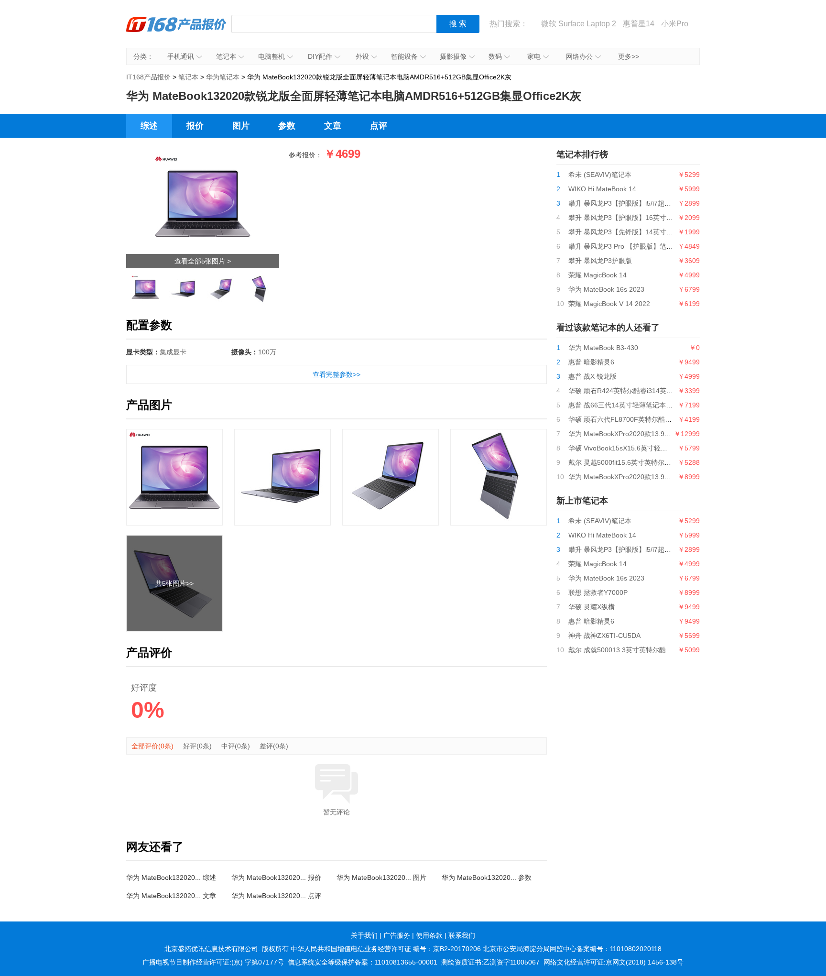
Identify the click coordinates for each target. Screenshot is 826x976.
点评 (378, 126)
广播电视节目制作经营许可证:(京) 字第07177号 (213, 962)
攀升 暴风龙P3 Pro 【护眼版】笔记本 (624, 246)
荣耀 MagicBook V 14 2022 (609, 303)
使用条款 (429, 935)
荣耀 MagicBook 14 (597, 275)
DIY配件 (320, 56)
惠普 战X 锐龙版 (592, 376)
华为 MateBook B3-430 (603, 347)
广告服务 (396, 935)
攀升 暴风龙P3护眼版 (600, 260)
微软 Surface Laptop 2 (578, 24)
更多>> (628, 56)
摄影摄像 (453, 56)
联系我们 (461, 935)
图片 (241, 126)
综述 (149, 126)
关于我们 (364, 935)
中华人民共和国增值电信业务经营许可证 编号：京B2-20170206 (386, 949)
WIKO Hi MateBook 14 (602, 189)
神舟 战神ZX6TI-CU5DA (604, 635)
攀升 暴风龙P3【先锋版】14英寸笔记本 (627, 232)
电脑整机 (271, 56)
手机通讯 (180, 56)
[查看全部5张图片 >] (202, 156)
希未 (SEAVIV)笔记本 (599, 174)
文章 (332, 126)
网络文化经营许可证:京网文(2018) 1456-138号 (613, 962)
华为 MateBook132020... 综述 (171, 877)
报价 (195, 126)
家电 (534, 56)
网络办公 (579, 56)
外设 (362, 56)
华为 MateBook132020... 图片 (381, 877)
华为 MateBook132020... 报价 (276, 877)
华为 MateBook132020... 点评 (276, 895)
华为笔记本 (222, 77)
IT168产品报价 (176, 31)
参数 (286, 126)
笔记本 (226, 56)
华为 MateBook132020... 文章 (171, 895)
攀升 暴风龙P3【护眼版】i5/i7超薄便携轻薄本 (636, 203)
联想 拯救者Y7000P (598, 592)
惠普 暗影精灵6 (591, 362)
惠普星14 (638, 24)
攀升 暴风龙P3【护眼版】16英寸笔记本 (627, 217)
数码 (495, 56)
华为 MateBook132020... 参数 (487, 877)
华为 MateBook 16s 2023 (606, 289)
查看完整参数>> (336, 374)
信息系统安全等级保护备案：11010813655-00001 (362, 962)
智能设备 (404, 56)
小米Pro (674, 24)
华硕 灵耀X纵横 (591, 607)
